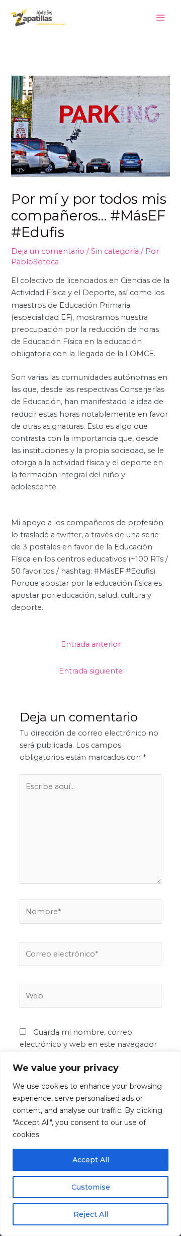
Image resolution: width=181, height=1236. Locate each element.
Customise (90, 1187)
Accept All (90, 1159)
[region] (90, 1143)
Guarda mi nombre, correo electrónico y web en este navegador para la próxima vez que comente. (88, 1044)
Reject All (90, 1214)
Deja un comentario (47, 251)
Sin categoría (115, 251)
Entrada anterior (91, 644)
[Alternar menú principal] (160, 17)
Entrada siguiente (91, 671)
